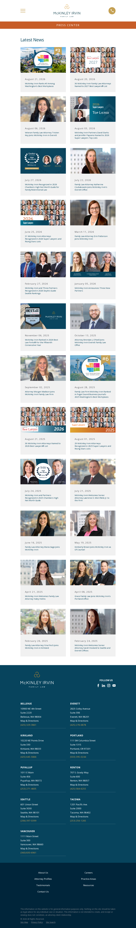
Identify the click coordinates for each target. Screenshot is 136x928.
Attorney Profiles (43, 878)
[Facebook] (98, 685)
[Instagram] (108, 685)
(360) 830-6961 (28, 852)
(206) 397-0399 (28, 820)
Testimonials (43, 885)
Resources (88, 885)
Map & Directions (29, 720)
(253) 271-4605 (28, 788)
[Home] (67, 10)
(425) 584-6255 (78, 788)
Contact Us (43, 891)
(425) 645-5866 (28, 756)
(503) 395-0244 (78, 756)
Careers (89, 872)
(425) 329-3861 (28, 724)
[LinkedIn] (103, 685)
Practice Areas (88, 878)
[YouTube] (114, 685)
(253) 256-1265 (78, 820)
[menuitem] (24, 922)
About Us (43, 872)
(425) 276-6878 (78, 724)
